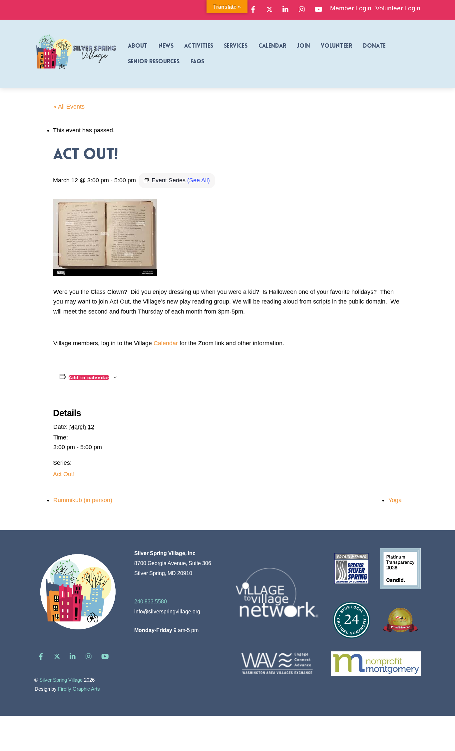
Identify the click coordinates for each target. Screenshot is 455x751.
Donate (374, 46)
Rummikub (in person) (82, 500)
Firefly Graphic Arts (79, 689)
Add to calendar (89, 377)
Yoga (395, 500)
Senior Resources (154, 62)
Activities (198, 46)
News (166, 46)
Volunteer (336, 46)
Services (235, 46)
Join (303, 46)
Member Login (350, 8)
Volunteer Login (397, 8)
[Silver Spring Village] (76, 73)
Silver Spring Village (61, 680)
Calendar (272, 46)
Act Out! (64, 474)
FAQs (197, 62)
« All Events (69, 106)
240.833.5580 (150, 601)
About (138, 46)
